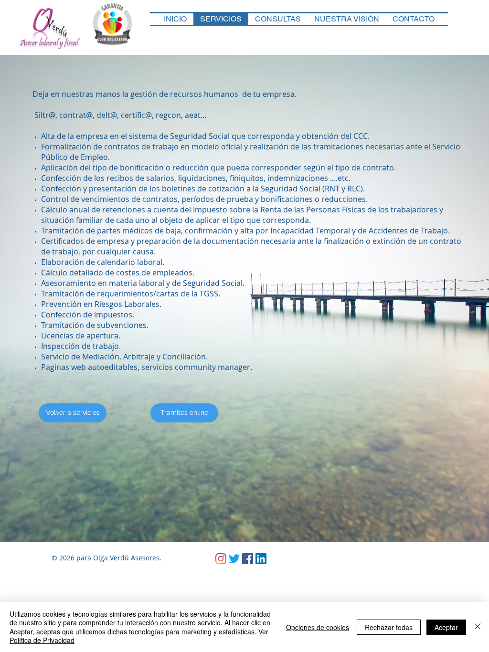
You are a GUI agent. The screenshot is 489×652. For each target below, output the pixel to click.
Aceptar (446, 627)
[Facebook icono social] (247, 558)
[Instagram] (220, 558)
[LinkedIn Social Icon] (260, 558)
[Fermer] (477, 627)
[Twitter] (234, 558)
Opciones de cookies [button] (317, 627)
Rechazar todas (389, 627)
